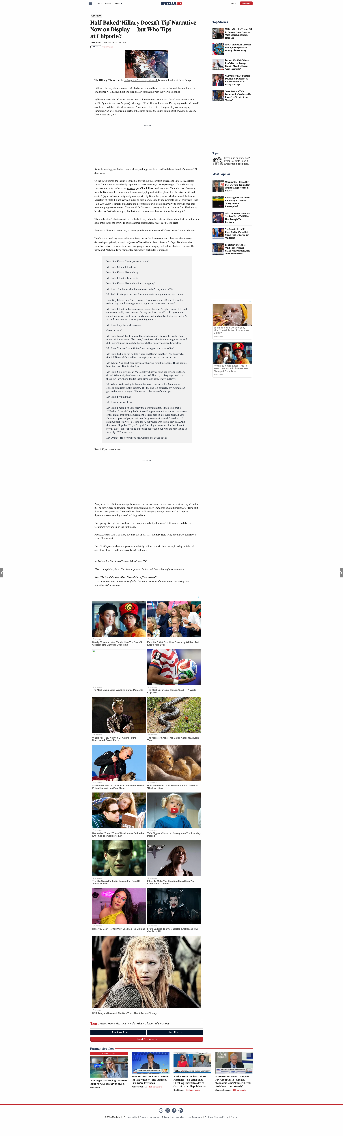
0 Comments (107, 47)
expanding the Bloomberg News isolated (143, 203)
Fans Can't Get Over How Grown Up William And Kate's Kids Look (173, 643)
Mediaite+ (246, 3)
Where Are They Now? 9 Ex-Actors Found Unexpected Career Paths (114, 739)
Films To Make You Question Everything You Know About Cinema (170, 882)
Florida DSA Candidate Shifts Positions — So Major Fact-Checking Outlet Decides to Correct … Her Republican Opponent (190, 1083)
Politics (108, 3)
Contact (234, 1117)
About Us (132, 1117)
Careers (144, 1117)
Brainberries (97, 639)
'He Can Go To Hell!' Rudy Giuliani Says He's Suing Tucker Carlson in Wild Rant (237, 233)
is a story (132, 188)
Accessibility (178, 1117)
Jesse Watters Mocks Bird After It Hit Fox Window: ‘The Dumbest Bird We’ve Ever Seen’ (150, 1080)
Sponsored (95, 1088)
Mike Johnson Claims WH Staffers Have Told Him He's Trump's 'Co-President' (238, 218)
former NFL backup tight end (114, 91)
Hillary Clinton (145, 1023)
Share (96, 47)
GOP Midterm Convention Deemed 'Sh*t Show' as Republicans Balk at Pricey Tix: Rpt (237, 80)
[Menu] (91, 3)
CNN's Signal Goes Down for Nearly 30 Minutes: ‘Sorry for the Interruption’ (237, 202)
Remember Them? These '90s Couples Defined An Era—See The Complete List (118, 834)
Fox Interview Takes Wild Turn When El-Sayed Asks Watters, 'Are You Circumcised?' (237, 249)
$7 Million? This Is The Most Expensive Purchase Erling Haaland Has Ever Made (118, 786)
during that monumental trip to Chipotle (153, 200)
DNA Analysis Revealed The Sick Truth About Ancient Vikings (124, 1013)
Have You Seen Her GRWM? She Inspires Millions (118, 929)
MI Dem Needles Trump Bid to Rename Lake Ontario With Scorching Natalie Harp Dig (238, 33)
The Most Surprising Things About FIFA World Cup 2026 (171, 691)
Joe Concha (95, 42)
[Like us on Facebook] (174, 1110)
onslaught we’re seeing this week (141, 80)
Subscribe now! (113, 585)
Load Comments (147, 1039)
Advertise (154, 1117)
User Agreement (194, 1117)
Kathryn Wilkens (139, 1087)
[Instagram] (181, 1110)
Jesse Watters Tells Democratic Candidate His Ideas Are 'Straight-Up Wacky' (238, 96)
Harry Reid (128, 1023)
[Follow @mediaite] (168, 1110)
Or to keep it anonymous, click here (236, 162)
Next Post (341, 572)
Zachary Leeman (223, 1090)
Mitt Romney (162, 1023)
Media (99, 3)
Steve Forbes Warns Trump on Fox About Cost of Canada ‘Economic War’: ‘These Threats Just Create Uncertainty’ (233, 1081)
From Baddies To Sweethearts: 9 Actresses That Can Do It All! (172, 930)
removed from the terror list (158, 88)
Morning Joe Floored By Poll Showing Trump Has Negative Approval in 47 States (237, 186)
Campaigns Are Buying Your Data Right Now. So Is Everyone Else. (109, 1082)
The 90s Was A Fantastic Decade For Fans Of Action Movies (116, 882)
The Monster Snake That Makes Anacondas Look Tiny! (173, 739)
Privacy (165, 1117)
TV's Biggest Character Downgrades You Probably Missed (174, 834)
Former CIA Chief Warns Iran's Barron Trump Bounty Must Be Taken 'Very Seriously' (237, 64)
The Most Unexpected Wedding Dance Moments (117, 690)
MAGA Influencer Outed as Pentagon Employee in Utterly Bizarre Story (238, 47)
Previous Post (1, 572)
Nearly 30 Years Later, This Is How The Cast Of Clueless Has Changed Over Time (117, 643)
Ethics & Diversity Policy (216, 1117)
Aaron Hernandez (110, 1023)
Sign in (233, 3)
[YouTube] (161, 1110)
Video (118, 3)
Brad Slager (179, 1090)
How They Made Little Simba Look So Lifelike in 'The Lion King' (172, 786)
